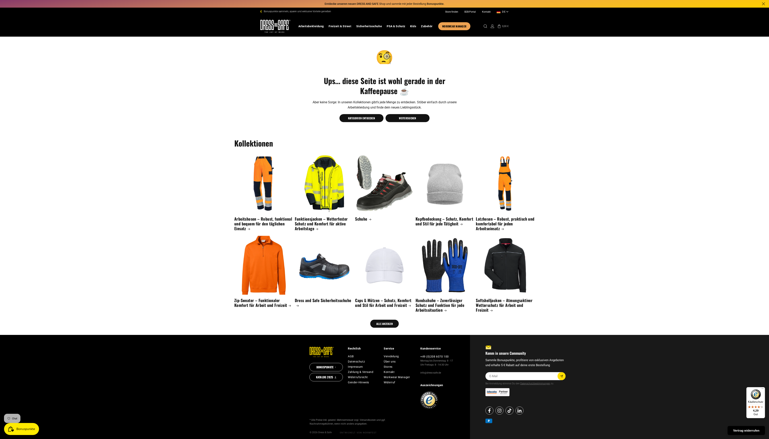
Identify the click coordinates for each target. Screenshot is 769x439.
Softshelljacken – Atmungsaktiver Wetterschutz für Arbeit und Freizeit (504, 305)
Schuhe (361, 218)
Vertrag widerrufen (746, 430)
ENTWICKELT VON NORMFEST (358, 432)
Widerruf (389, 382)
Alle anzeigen (384, 324)
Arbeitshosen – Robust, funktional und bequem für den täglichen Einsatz (263, 223)
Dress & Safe (325, 432)
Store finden (451, 11)
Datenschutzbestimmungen (535, 383)
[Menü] (762, 389)
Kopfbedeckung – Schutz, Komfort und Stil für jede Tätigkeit (444, 221)
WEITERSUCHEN (407, 118)
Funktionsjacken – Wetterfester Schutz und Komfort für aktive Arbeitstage (321, 223)
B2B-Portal (470, 11)
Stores (388, 366)
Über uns (390, 361)
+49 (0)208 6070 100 (434, 356)
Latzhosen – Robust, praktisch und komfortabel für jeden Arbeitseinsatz (505, 223)
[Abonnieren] (562, 376)
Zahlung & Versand (360, 372)
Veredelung (391, 356)
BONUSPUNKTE (324, 367)
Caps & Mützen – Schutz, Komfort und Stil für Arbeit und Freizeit (383, 302)
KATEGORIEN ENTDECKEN (361, 118)
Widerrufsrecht (358, 377)
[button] (311, 26)
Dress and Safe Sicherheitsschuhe (323, 300)
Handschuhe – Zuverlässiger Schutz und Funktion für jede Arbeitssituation (440, 305)
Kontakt (486, 11)
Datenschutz (356, 361)
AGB (351, 356)
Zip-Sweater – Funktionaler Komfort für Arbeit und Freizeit (260, 302)
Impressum (355, 366)
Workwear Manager (397, 377)
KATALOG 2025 (324, 377)
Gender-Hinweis (358, 382)
